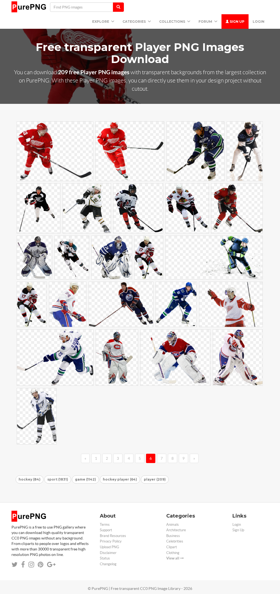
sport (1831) (57, 479)
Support (106, 530)
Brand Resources (113, 536)
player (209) (155, 479)
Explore (101, 21)
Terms (105, 524)
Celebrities (174, 541)
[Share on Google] (51, 564)
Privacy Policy (111, 541)
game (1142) (85, 479)
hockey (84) (29, 479)
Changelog (108, 564)
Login (258, 21)
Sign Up (236, 21)
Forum (206, 21)
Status (105, 558)
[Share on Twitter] (14, 564)
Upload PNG (109, 547)
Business (173, 536)
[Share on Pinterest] (40, 564)
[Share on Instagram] (31, 564)
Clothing (172, 553)
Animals (172, 524)
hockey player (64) (120, 479)
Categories (134, 21)
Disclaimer (108, 553)
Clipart (171, 547)
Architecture (176, 530)
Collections (172, 21)
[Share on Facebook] (23, 564)
